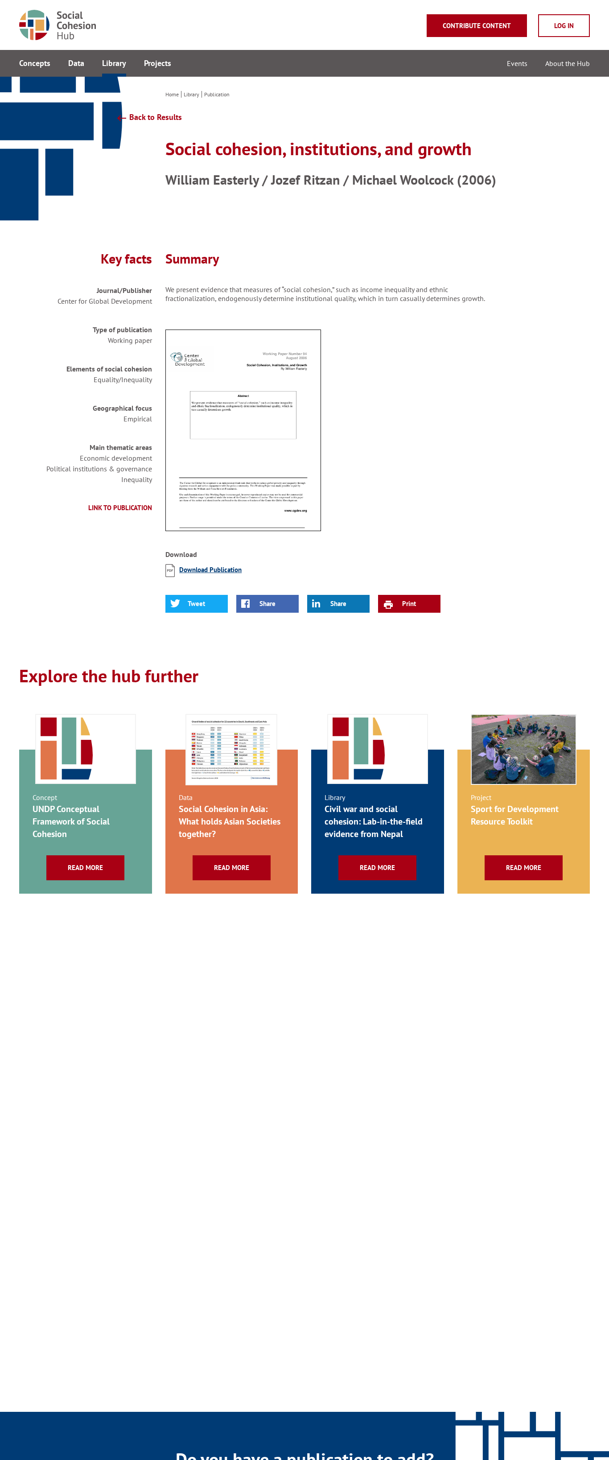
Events (517, 63)
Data (76, 63)
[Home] (304, 25)
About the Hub (567, 63)
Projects (157, 63)
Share (267, 603)
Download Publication (210, 569)
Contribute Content (477, 25)
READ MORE (85, 867)
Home (172, 94)
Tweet (196, 603)
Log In (564, 25)
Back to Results (149, 118)
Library (114, 63)
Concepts (34, 63)
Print (409, 603)
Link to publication (120, 507)
